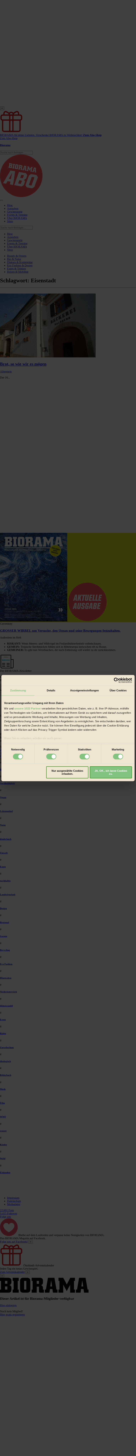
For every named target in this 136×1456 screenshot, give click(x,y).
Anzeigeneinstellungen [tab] (84, 690)
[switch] (51, 756)
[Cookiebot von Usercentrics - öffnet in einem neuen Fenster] (116, 680)
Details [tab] (51, 690)
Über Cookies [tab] (118, 690)
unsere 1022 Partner (27, 708)
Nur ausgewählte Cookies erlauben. (67, 772)
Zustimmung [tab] (18, 690)
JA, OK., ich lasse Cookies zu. (111, 772)
